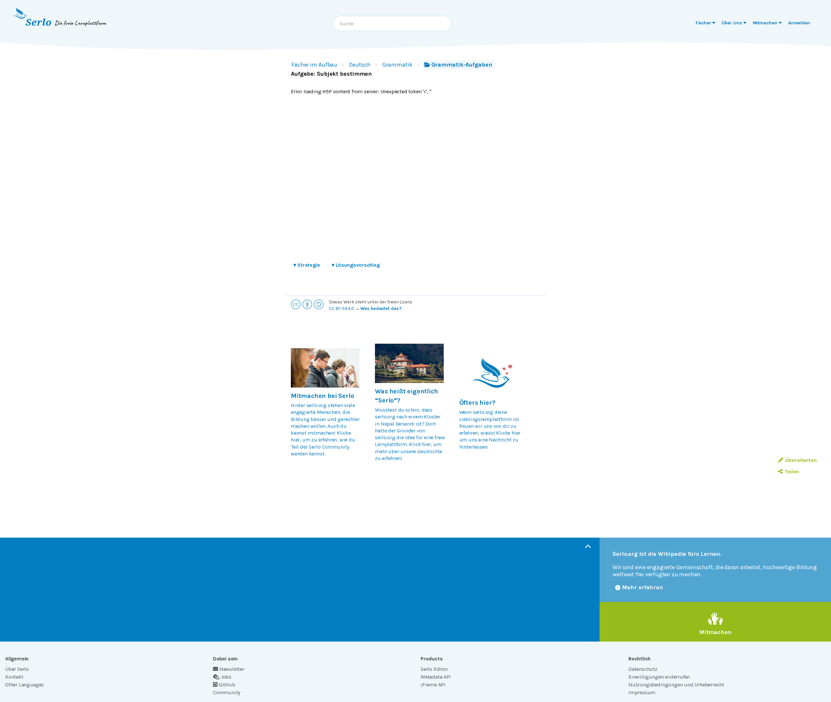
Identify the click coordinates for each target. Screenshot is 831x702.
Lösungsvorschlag (356, 265)
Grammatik (397, 64)
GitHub (227, 685)
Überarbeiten (801, 460)
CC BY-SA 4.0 (341, 308)
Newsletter (231, 669)
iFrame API (433, 685)
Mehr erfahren (642, 587)
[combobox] (392, 23)
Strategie (306, 265)
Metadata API (436, 677)
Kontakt (14, 677)
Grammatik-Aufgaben (461, 64)
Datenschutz (642, 669)
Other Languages (24, 685)
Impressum (641, 692)
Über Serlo (17, 669)
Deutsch (359, 64)
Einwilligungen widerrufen (659, 677)
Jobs (226, 677)
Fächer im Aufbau (314, 64)
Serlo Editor (434, 669)
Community (226, 692)
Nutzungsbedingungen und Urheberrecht (676, 685)
